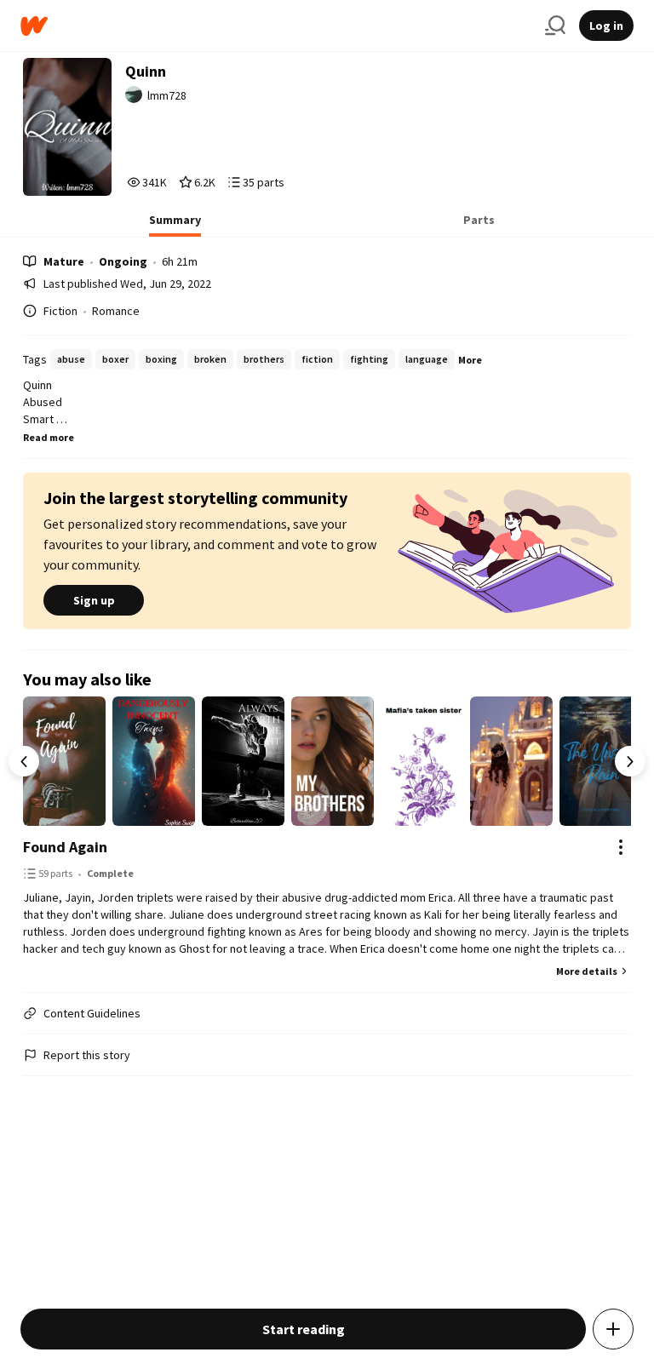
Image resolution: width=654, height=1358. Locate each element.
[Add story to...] (613, 1329)
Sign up (94, 600)
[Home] (275, 26)
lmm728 (166, 95)
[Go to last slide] (24, 761)
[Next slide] (630, 761)
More (470, 359)
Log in (606, 25)
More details (586, 971)
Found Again (65, 847)
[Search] (555, 25)
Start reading (303, 1329)
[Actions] (621, 847)
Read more (48, 437)
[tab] (175, 225)
